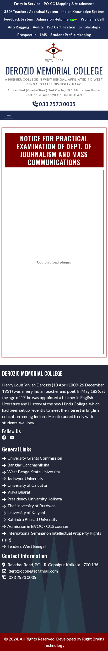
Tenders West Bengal (26, 546)
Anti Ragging (18, 27)
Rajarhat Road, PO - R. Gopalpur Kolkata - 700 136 (52, 564)
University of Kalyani (26, 512)
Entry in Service (27, 4)
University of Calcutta (27, 485)
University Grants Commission (34, 457)
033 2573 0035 (22, 577)
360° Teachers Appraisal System (31, 11)
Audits (38, 27)
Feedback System (18, 19)
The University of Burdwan (31, 505)
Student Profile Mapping (70, 35)
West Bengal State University (33, 471)
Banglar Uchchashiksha (28, 464)
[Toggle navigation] (8, 115)
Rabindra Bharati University (32, 519)
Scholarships (89, 27)
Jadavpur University (25, 478)
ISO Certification (61, 27)
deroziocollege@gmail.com (33, 570)
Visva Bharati (19, 491)
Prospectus (26, 35)
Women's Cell (92, 19)
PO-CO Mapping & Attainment (69, 4)
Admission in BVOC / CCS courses (38, 526)
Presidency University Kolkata (34, 498)
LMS (43, 35)
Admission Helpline (52, 19)
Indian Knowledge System (82, 11)
